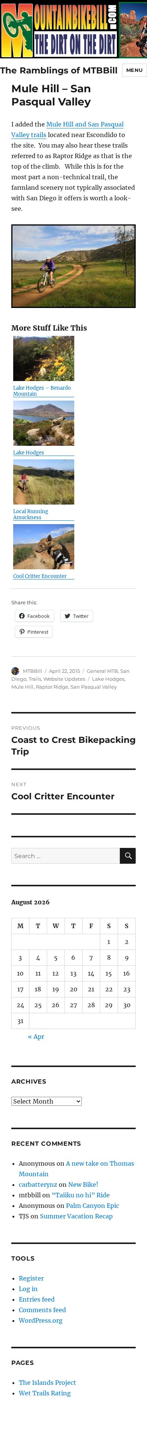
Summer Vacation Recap (76, 1216)
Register (31, 1278)
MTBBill (32, 671)
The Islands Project (47, 1382)
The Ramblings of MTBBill (59, 70)
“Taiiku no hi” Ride (81, 1195)
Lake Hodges (108, 679)
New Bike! (83, 1184)
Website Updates (64, 679)
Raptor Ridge (52, 687)
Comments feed (42, 1310)
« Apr (36, 1036)
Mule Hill (22, 687)
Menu (134, 70)
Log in (28, 1289)
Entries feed (37, 1299)
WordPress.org (41, 1320)
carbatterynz (38, 1184)
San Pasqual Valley (93, 687)
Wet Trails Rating (45, 1393)
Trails (35, 679)
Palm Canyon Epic (92, 1205)
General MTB (102, 671)
